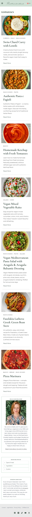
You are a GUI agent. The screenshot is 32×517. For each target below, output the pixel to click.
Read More (7, 63)
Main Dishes (21, 38)
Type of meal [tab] (10, 462)
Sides (12, 200)
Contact (4, 507)
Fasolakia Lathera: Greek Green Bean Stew (14, 322)
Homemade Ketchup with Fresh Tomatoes (15, 151)
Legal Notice (10, 507)
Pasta (16, 92)
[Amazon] (29, 513)
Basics (5, 146)
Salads (6, 200)
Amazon (25, 488)
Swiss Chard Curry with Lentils (14, 43)
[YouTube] (25, 513)
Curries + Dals (9, 38)
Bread (12, 372)
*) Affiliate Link (25, 507)
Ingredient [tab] (9, 466)
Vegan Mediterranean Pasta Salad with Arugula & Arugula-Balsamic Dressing (15, 263)
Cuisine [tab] (8, 469)
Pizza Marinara (12, 376)
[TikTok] (22, 513)
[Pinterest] (14, 513)
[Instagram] (18, 513)
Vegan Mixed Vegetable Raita (12, 205)
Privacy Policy (17, 507)
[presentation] (16, 25)
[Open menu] (2, 3)
